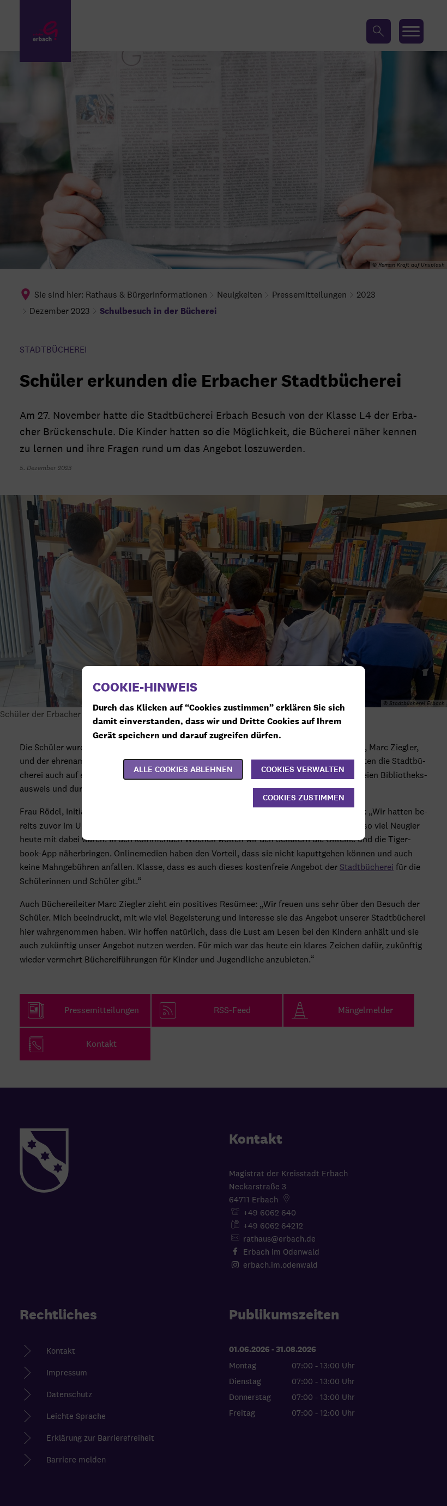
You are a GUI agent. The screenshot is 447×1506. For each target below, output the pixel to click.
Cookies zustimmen (304, 797)
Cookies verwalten (303, 769)
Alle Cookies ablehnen (183, 769)
